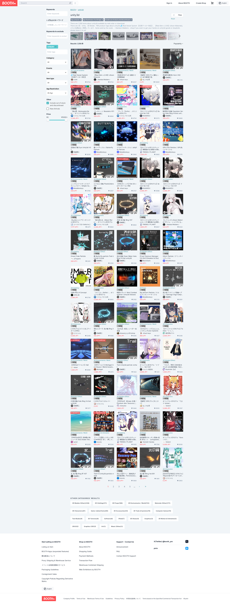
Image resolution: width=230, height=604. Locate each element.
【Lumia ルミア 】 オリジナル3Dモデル (81, 221)
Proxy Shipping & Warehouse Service (56, 560)
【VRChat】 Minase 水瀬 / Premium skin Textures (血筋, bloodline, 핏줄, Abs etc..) (127, 402)
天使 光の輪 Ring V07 (124, 220)
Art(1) (103, 526)
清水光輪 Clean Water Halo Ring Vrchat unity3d (127, 257)
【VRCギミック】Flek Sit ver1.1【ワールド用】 (126, 185)
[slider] (47, 120)
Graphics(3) (148, 519)
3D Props (97, 143)
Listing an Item (47, 547)
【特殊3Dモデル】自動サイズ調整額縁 (126, 76)
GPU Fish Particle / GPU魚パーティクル (172, 148)
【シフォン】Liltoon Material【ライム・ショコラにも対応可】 (173, 221)
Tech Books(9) (77, 519)
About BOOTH (184, 3)
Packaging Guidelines (50, 570)
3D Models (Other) (169, 70)
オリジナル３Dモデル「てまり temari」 (173, 402)
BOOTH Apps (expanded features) (55, 551)
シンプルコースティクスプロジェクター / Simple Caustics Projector (81, 185)
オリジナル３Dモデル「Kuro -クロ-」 (173, 438)
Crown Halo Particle (78, 256)
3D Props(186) (117, 503)
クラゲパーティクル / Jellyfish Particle (127, 148)
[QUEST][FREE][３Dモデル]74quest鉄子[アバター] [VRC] (173, 475)
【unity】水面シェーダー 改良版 (127, 330)
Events (49, 68)
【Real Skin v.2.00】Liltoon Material (104, 76)
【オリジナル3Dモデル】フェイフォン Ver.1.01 (172, 185)
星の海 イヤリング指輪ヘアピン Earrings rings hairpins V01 (172, 294)
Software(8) (108, 519)
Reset (173, 19)
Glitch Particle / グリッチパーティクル (173, 257)
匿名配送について (48, 556)
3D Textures (98, 70)
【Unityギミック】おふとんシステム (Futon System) (149, 330)
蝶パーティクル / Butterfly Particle (103, 148)
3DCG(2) (75, 526)
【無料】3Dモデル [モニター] (149, 402)
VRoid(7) (121, 519)
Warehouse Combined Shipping (91, 565)
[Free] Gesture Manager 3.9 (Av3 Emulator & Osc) (149, 257)
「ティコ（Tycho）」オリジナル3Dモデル (127, 112)
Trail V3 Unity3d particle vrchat (104, 475)
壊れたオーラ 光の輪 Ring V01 (104, 330)
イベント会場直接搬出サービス (53, 565)
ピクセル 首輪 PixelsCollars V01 (104, 185)
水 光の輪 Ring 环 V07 (79, 474)
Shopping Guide (85, 551)
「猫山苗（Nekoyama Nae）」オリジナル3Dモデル (80, 112)
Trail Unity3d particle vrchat (127, 366)
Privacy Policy (119, 598)
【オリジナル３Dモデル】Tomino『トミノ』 (173, 330)
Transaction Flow (85, 560)
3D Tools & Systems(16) (141, 511)
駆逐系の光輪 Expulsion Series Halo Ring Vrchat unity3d (173, 112)
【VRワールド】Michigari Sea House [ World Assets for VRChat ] (104, 366)
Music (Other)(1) (117, 526)
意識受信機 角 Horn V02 (171, 75)
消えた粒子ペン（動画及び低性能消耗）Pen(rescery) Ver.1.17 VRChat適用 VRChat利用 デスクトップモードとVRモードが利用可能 (127, 475)
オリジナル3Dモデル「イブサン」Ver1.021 (149, 366)
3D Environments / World (125, 70)
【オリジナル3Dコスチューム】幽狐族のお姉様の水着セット (149, 148)
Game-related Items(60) (99, 511)
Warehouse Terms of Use (95, 598)
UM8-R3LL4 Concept (79, 292)
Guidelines (109, 598)
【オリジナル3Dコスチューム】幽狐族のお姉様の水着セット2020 (126, 438)
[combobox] (46, 3)
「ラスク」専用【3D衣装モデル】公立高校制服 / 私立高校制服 (172, 366)
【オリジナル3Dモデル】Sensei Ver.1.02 (149, 185)
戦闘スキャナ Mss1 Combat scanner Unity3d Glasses (127, 293)
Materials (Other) (168, 106)
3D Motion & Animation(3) (167, 519)
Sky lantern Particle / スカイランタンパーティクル (149, 293)
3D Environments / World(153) (138, 503)
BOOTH (73, 10)
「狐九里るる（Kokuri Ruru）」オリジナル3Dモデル (103, 221)
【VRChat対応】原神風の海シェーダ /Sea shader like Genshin (80, 438)
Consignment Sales (49, 574)
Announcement (122, 547)
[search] (70, 3)
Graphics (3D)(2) (90, 526)
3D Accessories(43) (121, 511)
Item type (50, 78)
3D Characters (76, 106)
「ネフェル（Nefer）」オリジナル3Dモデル (104, 293)
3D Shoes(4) (134, 519)
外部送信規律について (133, 598)
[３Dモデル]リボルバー (102, 401)
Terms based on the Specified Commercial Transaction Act (162, 598)
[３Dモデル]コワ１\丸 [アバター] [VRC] (80, 330)
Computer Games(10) (163, 511)
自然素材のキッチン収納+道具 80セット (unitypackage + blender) (150, 438)
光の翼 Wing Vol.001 (147, 474)
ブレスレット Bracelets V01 (104, 111)
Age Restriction (52, 89)
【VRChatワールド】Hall (80, 365)
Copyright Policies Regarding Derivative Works (57, 580)
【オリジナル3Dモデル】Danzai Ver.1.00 (149, 112)
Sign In (169, 3)
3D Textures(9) (93, 519)
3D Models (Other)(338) (80, 503)
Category (50, 58)
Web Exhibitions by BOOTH (89, 570)
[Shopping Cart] (212, 3)
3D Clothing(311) (101, 503)
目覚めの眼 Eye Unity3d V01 (81, 148)
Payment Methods (86, 556)
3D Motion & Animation (101, 433)
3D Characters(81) (78, 511)
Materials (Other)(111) (162, 503)
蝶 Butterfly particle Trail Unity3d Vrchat (104, 257)
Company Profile (69, 598)
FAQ (118, 551)
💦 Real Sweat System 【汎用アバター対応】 (79, 76)
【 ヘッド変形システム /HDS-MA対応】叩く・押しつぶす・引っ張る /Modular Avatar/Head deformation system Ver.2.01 (104, 438)
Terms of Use (81, 598)
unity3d (81, 10)
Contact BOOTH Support (126, 556)
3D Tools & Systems (77, 70)
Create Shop (201, 3)
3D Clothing (144, 143)
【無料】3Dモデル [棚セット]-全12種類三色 (149, 76)
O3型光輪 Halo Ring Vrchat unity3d (81, 402)
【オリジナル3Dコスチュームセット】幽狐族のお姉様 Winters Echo (149, 221)
